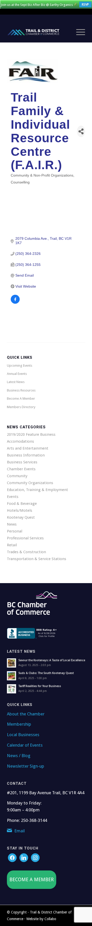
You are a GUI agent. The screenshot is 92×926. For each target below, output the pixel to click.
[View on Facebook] (15, 302)
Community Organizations (30, 483)
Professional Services (25, 538)
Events (12, 496)
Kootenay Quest (21, 517)
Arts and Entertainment (27, 448)
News (12, 524)
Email (19, 830)
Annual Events (17, 374)
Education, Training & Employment (37, 489)
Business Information (26, 455)
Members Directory (21, 407)
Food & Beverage (22, 503)
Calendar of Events (25, 745)
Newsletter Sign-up (25, 766)
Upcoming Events (19, 365)
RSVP (85, 4)
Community (17, 476)
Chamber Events (21, 469)
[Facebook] (12, 857)
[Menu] (78, 32)
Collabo (50, 919)
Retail (12, 545)
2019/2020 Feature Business (31, 434)
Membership (19, 724)
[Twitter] (23, 857)
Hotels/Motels (19, 510)
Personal (14, 531)
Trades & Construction (26, 552)
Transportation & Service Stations (36, 559)
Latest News (16, 382)
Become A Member (21, 398)
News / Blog (18, 755)
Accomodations (20, 441)
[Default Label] (35, 857)
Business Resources (21, 390)
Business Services (22, 462)
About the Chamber (25, 713)
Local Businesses (23, 734)
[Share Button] (81, 131)
